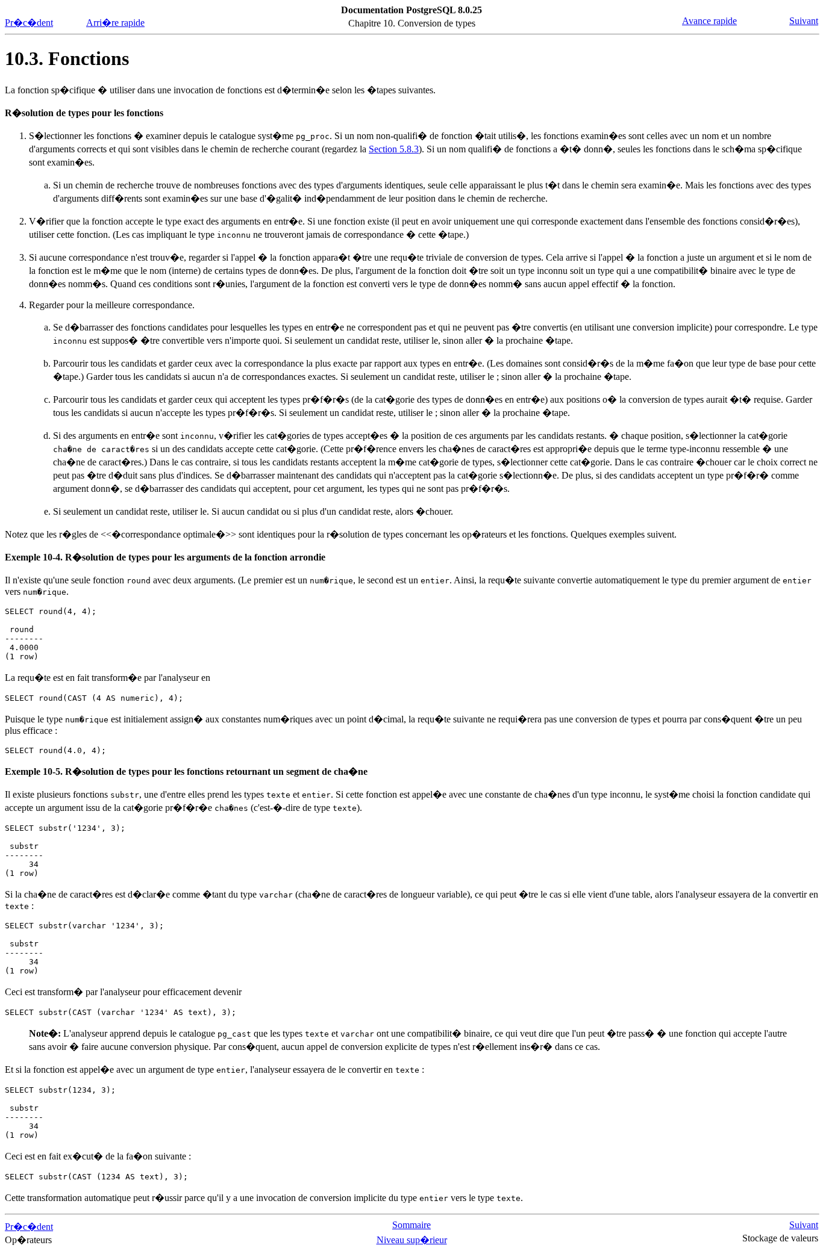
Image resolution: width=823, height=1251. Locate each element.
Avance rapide (709, 21)
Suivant (803, 21)
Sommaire (411, 1225)
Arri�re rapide (115, 22)
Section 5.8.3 (394, 149)
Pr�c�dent (29, 22)
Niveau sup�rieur (412, 1240)
